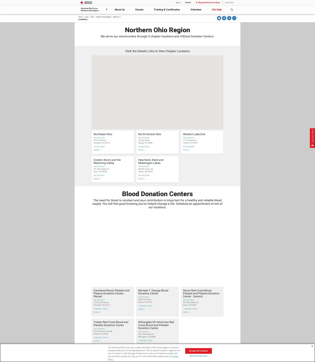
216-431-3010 (99, 146)
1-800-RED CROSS (101, 309)
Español (188, 2)
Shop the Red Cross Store (209, 2)
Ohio (92, 17)
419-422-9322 (143, 146)
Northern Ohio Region (103, 17)
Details (96, 150)
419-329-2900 (188, 146)
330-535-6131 (99, 175)
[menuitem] (93, 9)
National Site (229, 2)
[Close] (312, 346)
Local (86, 17)
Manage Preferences (198, 355)
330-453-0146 (143, 175)
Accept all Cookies (198, 350)
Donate (139, 9)
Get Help (217, 9)
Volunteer (196, 9)
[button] (232, 10)
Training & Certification (167, 9)
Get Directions (99, 137)
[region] (157, 353)
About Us (120, 9)
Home (80, 17)
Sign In (178, 2)
